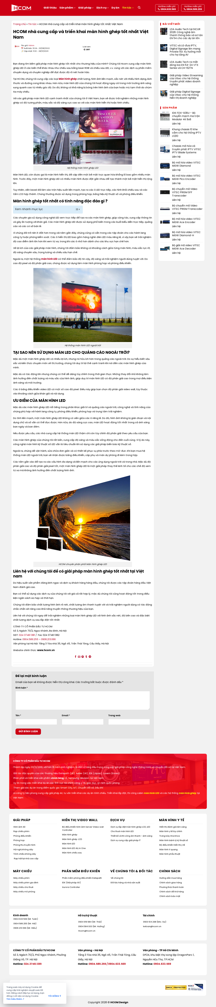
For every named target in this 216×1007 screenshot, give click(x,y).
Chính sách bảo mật (169, 896)
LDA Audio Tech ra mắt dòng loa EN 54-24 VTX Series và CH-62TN (184, 65)
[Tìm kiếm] (139, 8)
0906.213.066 (48, 639)
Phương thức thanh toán (171, 887)
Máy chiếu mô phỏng (24, 892)
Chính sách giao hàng (170, 883)
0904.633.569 (117, 964)
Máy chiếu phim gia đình (25, 883)
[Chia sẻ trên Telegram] (90, 656)
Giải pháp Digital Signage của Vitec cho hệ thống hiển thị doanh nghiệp (185, 94)
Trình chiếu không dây (24, 854)
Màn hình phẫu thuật (169, 854)
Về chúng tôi (117, 878)
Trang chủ (19, 24)
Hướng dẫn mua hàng (170, 878)
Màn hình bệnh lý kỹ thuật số (173, 840)
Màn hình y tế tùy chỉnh (170, 831)
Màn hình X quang (168, 850)
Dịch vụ (101, 7)
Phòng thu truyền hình (24, 845)
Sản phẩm (66, 7)
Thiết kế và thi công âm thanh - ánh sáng (131, 836)
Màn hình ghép (68, 79)
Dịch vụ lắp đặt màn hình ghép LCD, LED (130, 827)
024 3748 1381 (27, 635)
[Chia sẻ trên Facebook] (75, 656)
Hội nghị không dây (23, 850)
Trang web (114, 715)
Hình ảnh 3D (19, 827)
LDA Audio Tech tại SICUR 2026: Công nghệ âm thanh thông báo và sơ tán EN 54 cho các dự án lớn (186, 34)
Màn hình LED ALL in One (74, 848)
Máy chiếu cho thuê (23, 887)
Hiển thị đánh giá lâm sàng (173, 827)
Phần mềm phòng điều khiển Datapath (82, 878)
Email (66, 715)
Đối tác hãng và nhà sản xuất (125, 883)
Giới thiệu (50, 7)
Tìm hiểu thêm (15, 999)
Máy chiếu (22, 871)
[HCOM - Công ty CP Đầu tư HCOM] (21, 8)
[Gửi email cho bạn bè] (79, 656)
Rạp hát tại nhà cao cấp (26, 859)
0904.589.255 (30, 639)
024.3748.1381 (33, 964)
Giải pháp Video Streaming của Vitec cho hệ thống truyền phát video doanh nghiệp (186, 80)
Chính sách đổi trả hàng (171, 892)
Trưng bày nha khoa (169, 836)
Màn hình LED (68, 844)
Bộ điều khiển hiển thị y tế (172, 845)
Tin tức (126, 7)
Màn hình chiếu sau (72, 853)
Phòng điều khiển (22, 836)
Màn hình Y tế (171, 820)
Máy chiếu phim (21, 878)
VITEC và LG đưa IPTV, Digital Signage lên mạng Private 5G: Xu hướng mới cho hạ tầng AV (185, 50)
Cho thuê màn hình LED (122, 831)
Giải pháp (84, 7)
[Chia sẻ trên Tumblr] (86, 656)
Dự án (115, 7)
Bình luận (21, 688)
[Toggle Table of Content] (75, 209)
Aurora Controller (71, 887)
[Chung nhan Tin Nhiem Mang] (195, 987)
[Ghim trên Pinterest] (82, 656)
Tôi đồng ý (54, 996)
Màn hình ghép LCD (72, 839)
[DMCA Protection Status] (176, 987)
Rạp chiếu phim (21, 831)
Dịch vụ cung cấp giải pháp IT (126, 840)
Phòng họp (19, 840)
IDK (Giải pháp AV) (71, 883)
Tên (18, 715)
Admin (31, 46)
